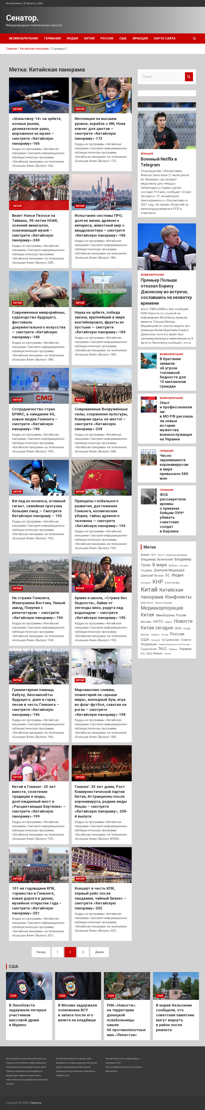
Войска (173, 565)
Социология (149, 649)
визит (168, 653)
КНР (158, 582)
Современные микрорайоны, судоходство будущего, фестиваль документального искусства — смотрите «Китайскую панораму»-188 (38, 324)
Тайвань (173, 649)
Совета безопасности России (174, 644)
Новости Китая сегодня (167, 624)
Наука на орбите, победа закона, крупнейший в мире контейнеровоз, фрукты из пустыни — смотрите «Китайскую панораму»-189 (100, 322)
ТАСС (162, 649)
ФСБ (143, 653)
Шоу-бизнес (155, 653)
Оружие (155, 634)
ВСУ (153, 554)
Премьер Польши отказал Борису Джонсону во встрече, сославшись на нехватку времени (166, 291)
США (123, 38)
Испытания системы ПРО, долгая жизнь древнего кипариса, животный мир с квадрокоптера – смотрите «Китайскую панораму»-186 (100, 225)
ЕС (167, 575)
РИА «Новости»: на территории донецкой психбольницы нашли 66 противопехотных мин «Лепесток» (126, 1020)
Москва (146, 622)
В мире (159, 564)
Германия (52, 38)
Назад (41, 952)
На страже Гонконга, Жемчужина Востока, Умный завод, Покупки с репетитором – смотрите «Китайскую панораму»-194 (38, 608)
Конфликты (178, 597)
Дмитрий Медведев (169, 570)
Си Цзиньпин (170, 640)
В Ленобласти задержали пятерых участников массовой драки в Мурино (27, 1015)
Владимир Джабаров (176, 555)
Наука (168, 622)
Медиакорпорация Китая (162, 611)
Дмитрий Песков (152, 575)
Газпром (183, 565)
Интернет (146, 582)
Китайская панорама (162, 593)
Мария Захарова (163, 603)
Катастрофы (172, 582)
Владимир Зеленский (157, 559)
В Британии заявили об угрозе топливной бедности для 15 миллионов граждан (173, 373)
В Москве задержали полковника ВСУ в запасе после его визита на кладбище (77, 1012)
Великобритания (23, 38)
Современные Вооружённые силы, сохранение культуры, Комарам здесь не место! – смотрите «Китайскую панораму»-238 (101, 419)
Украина (185, 649)
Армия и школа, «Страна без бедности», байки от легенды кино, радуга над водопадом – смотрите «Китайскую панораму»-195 (101, 608)
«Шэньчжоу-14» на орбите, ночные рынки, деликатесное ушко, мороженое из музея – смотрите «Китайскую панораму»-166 (37, 131)
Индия (72, 38)
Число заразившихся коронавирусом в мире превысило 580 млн (174, 467)
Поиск (189, 76)
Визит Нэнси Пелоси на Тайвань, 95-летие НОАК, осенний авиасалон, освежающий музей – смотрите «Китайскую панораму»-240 (35, 227)
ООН (178, 628)
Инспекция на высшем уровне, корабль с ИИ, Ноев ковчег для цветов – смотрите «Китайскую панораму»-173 (100, 128)
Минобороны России (171, 615)
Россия (106, 38)
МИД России (147, 603)
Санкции (155, 640)
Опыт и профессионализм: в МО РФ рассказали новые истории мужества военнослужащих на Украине (176, 420)
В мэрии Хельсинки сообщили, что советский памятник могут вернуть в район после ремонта (175, 1017)
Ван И (161, 555)
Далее (99, 952)
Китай (89, 38)
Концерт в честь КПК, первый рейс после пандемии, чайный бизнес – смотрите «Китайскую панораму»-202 (100, 898)
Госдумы (146, 570)
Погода (164, 634)
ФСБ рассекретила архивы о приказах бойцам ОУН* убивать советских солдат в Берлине (173, 512)
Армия (145, 554)
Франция (140, 38)
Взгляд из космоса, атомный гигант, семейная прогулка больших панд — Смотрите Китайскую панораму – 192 (38, 508)
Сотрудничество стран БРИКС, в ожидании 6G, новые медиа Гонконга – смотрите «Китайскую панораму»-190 (34, 419)
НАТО (158, 621)
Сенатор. (22, 18)
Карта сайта (165, 38)
